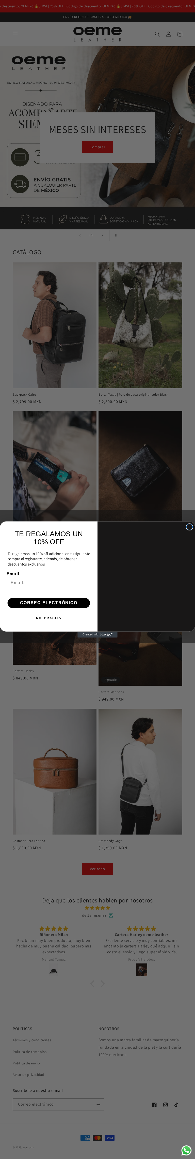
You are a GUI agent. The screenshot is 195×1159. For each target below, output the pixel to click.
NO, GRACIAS (48, 618)
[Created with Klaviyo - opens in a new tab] (97, 635)
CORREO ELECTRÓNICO (48, 603)
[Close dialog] (190, 527)
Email (13, 574)
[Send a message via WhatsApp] (186, 1150)
